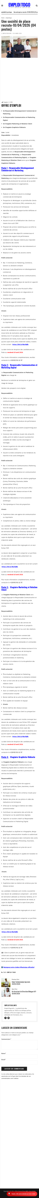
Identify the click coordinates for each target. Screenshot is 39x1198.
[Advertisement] (19, 80)
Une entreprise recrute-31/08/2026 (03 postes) (21, 12)
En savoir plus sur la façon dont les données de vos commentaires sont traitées (17, 1076)
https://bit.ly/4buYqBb (20, 344)
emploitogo (9, 18)
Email (3, 1059)
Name (3, 1053)
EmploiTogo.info (7, 33)
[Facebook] (5, 1018)
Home (2, 18)
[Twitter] (8, 1018)
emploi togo (11, 972)
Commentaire (6, 1039)
